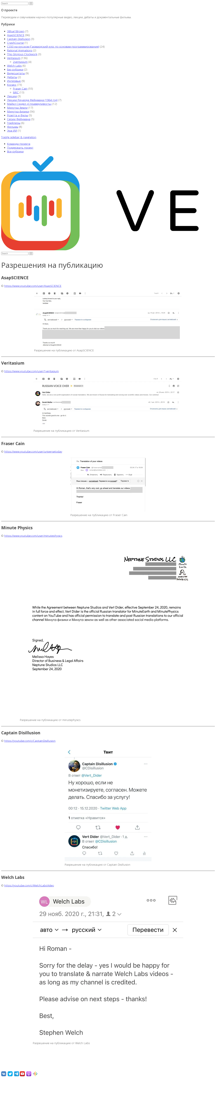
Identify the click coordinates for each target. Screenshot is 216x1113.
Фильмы (12, 127)
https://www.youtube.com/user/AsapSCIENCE (32, 286)
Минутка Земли (17, 108)
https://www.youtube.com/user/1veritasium (31, 371)
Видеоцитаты (16, 73)
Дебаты (12, 77)
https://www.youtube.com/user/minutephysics (33, 536)
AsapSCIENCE (15, 35)
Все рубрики (15, 151)
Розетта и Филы (17, 115)
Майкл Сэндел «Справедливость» (29, 104)
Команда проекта (18, 144)
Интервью (14, 81)
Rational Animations (19, 50)
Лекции (12, 96)
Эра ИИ (12, 130)
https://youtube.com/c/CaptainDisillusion (30, 741)
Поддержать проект (20, 148)
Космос (11, 85)
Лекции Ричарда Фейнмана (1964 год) (32, 100)
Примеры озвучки (13, 1102)
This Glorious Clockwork (22, 54)
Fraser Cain (20, 88)
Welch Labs (14, 66)
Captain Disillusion (18, 39)
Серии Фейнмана (18, 119)
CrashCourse (15, 43)
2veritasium (20, 62)
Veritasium (13, 58)
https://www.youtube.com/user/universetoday (33, 451)
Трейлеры (13, 123)
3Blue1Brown (15, 31)
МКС (16, 92)
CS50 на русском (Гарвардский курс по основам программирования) (53, 46)
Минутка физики (18, 111)
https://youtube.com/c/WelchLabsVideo (29, 885)
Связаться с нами (13, 1095)
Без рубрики (15, 69)
